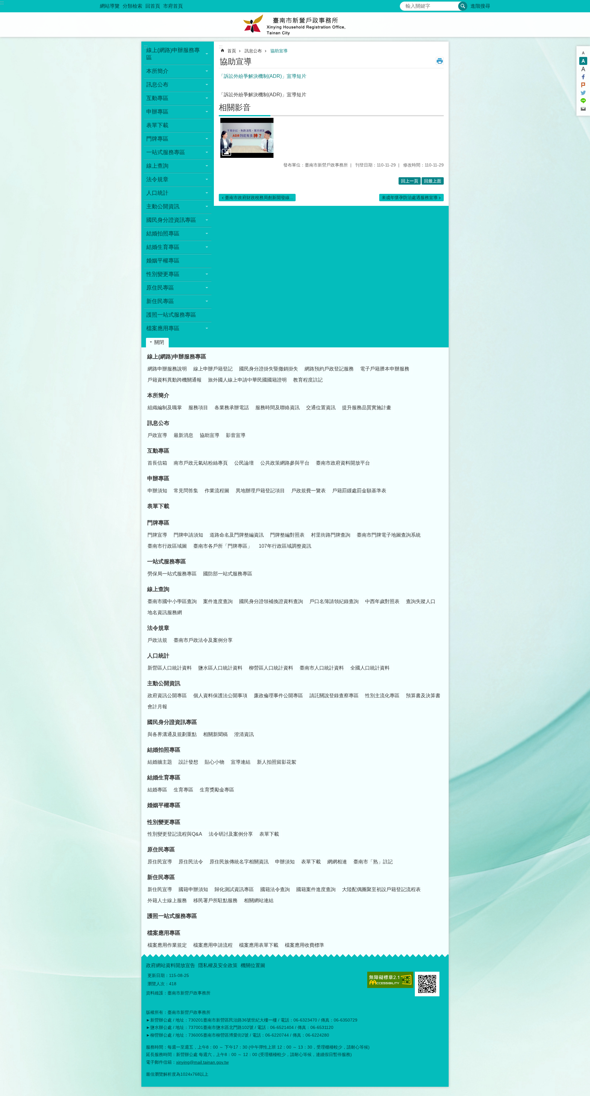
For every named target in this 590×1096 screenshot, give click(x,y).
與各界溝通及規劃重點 (172, 734)
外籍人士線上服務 (167, 900)
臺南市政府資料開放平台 (343, 463)
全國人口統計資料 (370, 667)
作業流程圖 (217, 490)
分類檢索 (132, 6)
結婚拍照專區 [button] (162, 233)
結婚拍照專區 (163, 750)
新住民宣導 (160, 889)
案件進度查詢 (218, 601)
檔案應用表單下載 (258, 945)
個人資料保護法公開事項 (220, 695)
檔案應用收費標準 (304, 945)
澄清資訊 (244, 734)
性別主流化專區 (382, 695)
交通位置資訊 (321, 407)
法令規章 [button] (157, 179)
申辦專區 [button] (157, 112)
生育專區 (183, 789)
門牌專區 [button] (157, 139)
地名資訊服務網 (165, 612)
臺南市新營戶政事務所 (295, 24)
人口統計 (158, 656)
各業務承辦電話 (231, 407)
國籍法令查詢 (275, 889)
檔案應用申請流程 (213, 945)
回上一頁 (409, 180)
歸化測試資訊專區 (234, 889)
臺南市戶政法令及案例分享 (203, 640)
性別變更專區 (163, 822)
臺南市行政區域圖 (167, 546)
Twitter (583, 93)
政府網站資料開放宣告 (170, 965)
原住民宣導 (160, 861)
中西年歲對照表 (382, 601)
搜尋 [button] (462, 6)
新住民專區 (161, 877)
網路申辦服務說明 (167, 368)
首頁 (231, 50)
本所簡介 (158, 395)
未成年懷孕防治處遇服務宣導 (410, 197)
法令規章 (158, 628)
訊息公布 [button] (157, 85)
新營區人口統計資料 (170, 667)
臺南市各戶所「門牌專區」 (222, 546)
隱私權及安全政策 (218, 965)
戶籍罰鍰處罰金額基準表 (359, 490)
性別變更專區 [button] (162, 274)
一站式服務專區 (166, 561)
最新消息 (183, 435)
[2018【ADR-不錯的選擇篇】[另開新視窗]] (246, 138)
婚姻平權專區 (162, 261)
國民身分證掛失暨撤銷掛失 (268, 368)
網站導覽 (110, 6)
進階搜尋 (480, 6)
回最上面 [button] (432, 180)
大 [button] (583, 69)
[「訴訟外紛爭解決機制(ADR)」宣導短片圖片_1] (427, 984)
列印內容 (440, 61)
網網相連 (337, 861)
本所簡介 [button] (157, 71)
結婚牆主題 (160, 762)
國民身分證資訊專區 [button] (171, 220)
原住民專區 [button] (160, 288)
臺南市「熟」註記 (373, 861)
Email (583, 109)
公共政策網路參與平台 (284, 463)
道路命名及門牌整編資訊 (237, 535)
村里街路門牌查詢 (330, 535)
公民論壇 (244, 463)
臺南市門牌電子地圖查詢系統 (389, 535)
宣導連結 (240, 762)
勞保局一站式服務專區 (172, 573)
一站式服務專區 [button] (165, 152)
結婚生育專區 (163, 777)
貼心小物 (214, 762)
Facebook (583, 77)
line (583, 101)
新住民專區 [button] (160, 301)
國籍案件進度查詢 (316, 889)
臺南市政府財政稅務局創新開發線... (259, 197)
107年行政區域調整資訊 (285, 546)
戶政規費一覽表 (308, 490)
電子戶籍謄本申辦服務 (384, 368)
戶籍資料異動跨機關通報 (175, 379)
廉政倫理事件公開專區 (278, 695)
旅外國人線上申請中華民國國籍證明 (247, 379)
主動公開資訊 (163, 683)
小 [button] (583, 53)
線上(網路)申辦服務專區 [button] (173, 54)
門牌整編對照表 (287, 535)
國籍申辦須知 (193, 889)
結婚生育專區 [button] (162, 247)
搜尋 (405, 4)
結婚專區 (157, 789)
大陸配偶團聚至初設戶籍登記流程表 (381, 889)
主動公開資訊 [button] (162, 206)
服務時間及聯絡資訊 (277, 407)
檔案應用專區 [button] (162, 328)
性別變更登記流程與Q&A (175, 834)
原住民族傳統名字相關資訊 (239, 861)
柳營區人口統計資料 (271, 667)
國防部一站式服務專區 (227, 573)
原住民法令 (191, 861)
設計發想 (188, 762)
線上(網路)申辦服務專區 (176, 357)
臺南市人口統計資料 (322, 667)
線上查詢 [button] (157, 166)
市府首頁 (173, 6)
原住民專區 (161, 849)
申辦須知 (157, 490)
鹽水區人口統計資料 (220, 667)
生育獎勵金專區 (217, 789)
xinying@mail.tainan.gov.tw (202, 1062)
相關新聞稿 (215, 734)
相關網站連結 (258, 900)
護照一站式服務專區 (171, 315)
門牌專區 (158, 523)
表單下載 (157, 125)
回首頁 (152, 6)
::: (2, 2)
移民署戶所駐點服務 (215, 900)
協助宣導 (279, 50)
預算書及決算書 (423, 695)
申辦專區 (158, 478)
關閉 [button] (159, 342)
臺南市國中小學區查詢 (172, 601)
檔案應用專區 (163, 933)
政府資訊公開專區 (167, 695)
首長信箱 (157, 463)
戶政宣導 (157, 435)
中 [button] (583, 61)
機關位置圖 (253, 965)
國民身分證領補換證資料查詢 (271, 601)
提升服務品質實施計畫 (366, 407)
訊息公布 (253, 50)
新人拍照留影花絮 (276, 762)
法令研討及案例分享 (231, 834)
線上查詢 (158, 589)
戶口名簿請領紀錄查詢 (334, 601)
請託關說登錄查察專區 (334, 695)
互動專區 (158, 451)
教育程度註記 (308, 379)
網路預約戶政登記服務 (329, 368)
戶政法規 (157, 640)
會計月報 (157, 706)
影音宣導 (236, 435)
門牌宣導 (157, 535)
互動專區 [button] (157, 98)
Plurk (583, 85)
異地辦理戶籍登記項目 (260, 490)
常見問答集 (186, 490)
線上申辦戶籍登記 (213, 368)
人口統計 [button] (157, 193)
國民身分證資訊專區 (172, 722)
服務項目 (198, 407)
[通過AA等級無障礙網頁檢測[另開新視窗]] (390, 980)
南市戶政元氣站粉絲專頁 (201, 463)
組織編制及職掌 (165, 407)
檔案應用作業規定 (167, 945)
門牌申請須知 (188, 535)
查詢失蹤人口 (420, 601)
